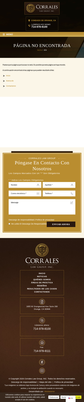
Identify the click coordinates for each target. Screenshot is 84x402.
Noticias (42, 276)
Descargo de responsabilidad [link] (24, 382)
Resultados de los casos (42, 289)
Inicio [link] (8, 76)
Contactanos (42, 292)
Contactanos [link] (11, 86)
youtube (42, 370)
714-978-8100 (39, 26)
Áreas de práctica (42, 283)
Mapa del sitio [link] (45, 382)
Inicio (42, 273)
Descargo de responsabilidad (21, 220)
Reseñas (42, 286)
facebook (42, 362)
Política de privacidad (44, 220)
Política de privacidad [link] (63, 382)
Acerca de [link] (9, 81)
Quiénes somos (42, 280)
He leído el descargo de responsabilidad (30, 224)
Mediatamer (49, 391)
